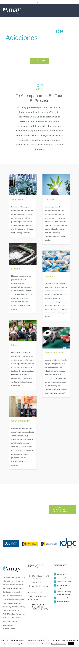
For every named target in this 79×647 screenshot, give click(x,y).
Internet (15, 345)
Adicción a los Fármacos (65, 598)
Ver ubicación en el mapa (40, 586)
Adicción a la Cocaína (64, 581)
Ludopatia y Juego (54, 352)
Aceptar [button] (71, 644)
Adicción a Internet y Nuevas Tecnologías (64, 593)
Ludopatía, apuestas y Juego (64, 587)
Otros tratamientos (20, 421)
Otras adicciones (63, 601)
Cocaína (15, 268)
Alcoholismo (17, 199)
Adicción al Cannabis (64, 578)
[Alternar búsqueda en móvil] (72, 8)
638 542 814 (30, 1)
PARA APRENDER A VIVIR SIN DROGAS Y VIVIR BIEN (37, 596)
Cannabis (49, 199)
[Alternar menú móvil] (75, 8)
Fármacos (50, 276)
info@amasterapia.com (48, 2)
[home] (12, 566)
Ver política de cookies (58, 644)
